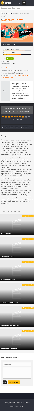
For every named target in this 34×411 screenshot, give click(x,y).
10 (28, 116)
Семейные (19, 19)
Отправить (13, 382)
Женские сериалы (24, 75)
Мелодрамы (16, 8)
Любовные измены (7, 77)
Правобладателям (17, 406)
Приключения (6, 21)
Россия (8, 68)
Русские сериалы (6, 8)
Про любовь (14, 75)
